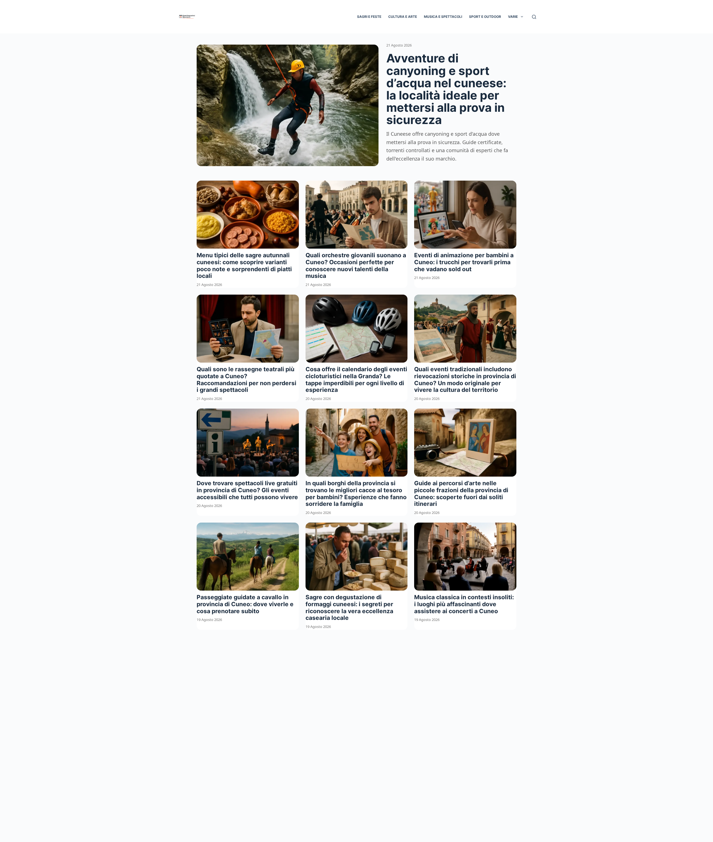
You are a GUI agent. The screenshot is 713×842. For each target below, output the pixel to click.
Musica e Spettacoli (443, 16)
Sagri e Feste (369, 16)
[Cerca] (534, 17)
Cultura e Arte (402, 16)
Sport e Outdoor (485, 16)
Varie (513, 16)
